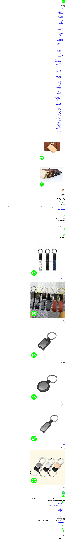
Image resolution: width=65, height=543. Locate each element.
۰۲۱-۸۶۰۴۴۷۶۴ (50, 505)
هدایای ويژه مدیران (60, 11)
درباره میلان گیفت (60, 63)
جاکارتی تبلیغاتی (61, 21)
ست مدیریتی (59, 12)
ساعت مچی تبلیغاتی (58, 15)
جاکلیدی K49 (63, 360)
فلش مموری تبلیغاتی (58, 42)
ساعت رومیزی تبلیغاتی (58, 14)
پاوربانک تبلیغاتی (59, 43)
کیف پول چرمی (59, 51)
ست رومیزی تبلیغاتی (60, 54)
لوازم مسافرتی (61, 37)
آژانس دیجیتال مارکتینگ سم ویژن (50, 523)
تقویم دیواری (59, 10)
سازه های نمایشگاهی (60, 62)
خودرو (62, 38)
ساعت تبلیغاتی (61, 13)
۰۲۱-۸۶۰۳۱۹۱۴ (59, 505)
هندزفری (60, 45)
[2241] (51, 187)
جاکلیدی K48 (63, 402)
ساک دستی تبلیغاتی (60, 16)
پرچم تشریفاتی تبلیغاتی (58, 59)
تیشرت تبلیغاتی (59, 29)
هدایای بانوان (61, 31)
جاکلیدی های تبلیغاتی (15, 206)
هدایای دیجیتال (61, 41)
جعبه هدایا (61, 33)
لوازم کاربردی (61, 34)
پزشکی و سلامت (60, 36)
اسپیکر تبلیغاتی (59, 44)
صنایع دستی (61, 55)
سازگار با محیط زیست (60, 40)
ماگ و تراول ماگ (58, 26)
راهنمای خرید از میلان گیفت (59, 64)
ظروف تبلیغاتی (61, 24)
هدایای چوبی (61, 52)
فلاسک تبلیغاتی (59, 27)
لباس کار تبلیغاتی (60, 28)
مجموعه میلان (31, 206)
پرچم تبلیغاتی (61, 58)
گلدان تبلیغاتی (59, 25)
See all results (63, 5)
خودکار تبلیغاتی (61, 17)
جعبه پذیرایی (61, 53)
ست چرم (60, 48)
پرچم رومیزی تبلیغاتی (58, 60)
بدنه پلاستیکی (59, 18)
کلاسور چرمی (59, 49)
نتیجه (64, 4)
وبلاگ (62, 65)
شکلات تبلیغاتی (61, 39)
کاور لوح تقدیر (61, 23)
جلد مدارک (61, 22)
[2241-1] (51, 160)
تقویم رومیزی (59, 9)
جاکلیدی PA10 (63, 278)
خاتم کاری (59, 56)
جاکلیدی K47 (63, 444)
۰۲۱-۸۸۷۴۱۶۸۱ (59, 131)
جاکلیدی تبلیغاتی (60, 20)
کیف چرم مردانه (59, 50)
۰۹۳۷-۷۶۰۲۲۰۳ (59, 503)
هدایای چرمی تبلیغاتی (60, 47)
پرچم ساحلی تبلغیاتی (58, 61)
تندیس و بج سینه (60, 32)
